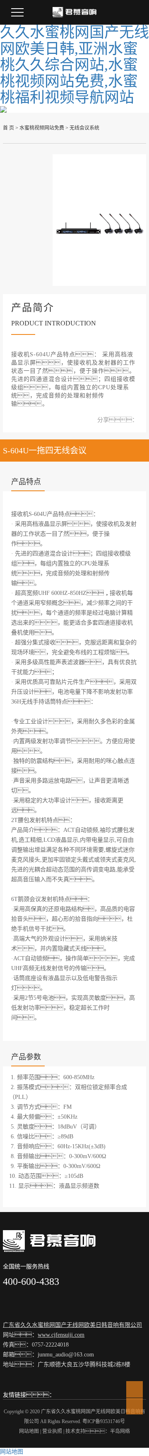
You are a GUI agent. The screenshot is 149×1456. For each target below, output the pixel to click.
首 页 (8, 128)
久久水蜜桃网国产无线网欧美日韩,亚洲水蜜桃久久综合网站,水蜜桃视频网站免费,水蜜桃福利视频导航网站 (74, 65)
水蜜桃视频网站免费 (41, 128)
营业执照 (52, 1431)
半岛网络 (120, 1431)
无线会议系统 (84, 128)
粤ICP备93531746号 (103, 1421)
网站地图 (29, 1431)
